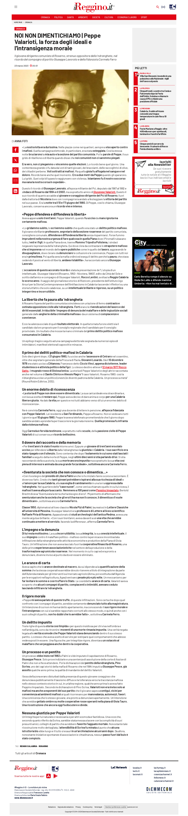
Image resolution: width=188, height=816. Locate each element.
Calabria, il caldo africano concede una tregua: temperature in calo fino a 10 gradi (153, 115)
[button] (15, 150)
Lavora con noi (132, 807)
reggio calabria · (29, 746)
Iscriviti (167, 186)
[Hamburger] (13, 6)
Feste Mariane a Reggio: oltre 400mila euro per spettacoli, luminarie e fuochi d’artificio (153, 131)
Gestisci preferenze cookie (115, 807)
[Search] (157, 7)
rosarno (43, 746)
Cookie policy (87, 807)
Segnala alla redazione (65, 807)
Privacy (78, 807)
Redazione (52, 807)
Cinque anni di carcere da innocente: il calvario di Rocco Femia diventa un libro (154, 146)
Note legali (98, 807)
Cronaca (28, 22)
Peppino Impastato (107, 490)
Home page (18, 22)
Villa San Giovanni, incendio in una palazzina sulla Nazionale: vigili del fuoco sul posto (155, 78)
